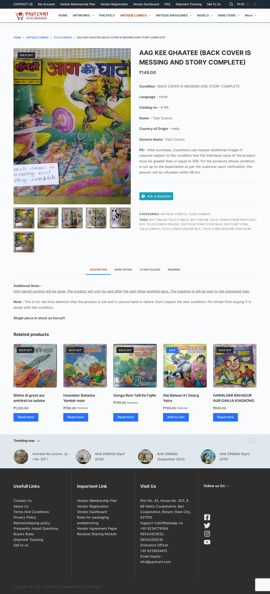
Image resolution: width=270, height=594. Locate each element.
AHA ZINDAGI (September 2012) (171, 456)
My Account (46, 4)
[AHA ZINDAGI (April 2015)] (208, 456)
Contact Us (23, 500)
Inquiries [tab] (174, 269)
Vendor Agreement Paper (97, 528)
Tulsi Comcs (149, 228)
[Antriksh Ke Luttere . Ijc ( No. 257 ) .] (21, 456)
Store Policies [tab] (150, 269)
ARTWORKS (81, 15)
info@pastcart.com (155, 562)
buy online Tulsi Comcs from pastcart (223, 219)
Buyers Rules (24, 534)
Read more (26, 417)
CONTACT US (23, 4)
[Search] (231, 4)
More (248, 15)
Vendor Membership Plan (77, 4)
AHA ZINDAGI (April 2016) (110, 456)
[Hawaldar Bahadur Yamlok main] (85, 365)
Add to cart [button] (176, 417)
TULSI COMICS (199, 214)
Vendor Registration (114, 4)
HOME (63, 15)
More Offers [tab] (123, 269)
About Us (21, 506)
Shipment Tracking (189, 4)
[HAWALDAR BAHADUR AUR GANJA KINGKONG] (234, 365)
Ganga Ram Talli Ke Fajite (134, 395)
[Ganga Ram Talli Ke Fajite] (135, 365)
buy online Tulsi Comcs (169, 219)
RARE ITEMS (227, 15)
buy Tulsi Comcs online (159, 224)
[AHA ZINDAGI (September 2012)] (145, 456)
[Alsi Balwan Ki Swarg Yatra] (185, 365)
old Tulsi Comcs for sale (202, 224)
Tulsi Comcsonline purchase (227, 228)
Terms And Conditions (31, 512)
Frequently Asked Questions (36, 528)
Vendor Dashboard (146, 4)
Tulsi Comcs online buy (181, 228)
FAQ (167, 4)
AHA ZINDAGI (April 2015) (234, 456)
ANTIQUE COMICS (133, 15)
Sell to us (214, 4)
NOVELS (203, 15)
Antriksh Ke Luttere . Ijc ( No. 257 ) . (50, 456)
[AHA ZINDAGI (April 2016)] (83, 456)
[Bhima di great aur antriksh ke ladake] (35, 365)
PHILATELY (107, 15)
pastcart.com (236, 224)
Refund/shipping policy (32, 523)
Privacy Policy (25, 517)
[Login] (254, 4)
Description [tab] (98, 269)
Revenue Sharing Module (96, 534)
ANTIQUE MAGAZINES (172, 15)
